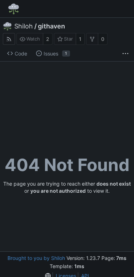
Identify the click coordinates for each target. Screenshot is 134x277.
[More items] (125, 53)
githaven (51, 26)
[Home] (14, 8)
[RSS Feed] (9, 39)
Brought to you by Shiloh (36, 258)
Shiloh (23, 26)
